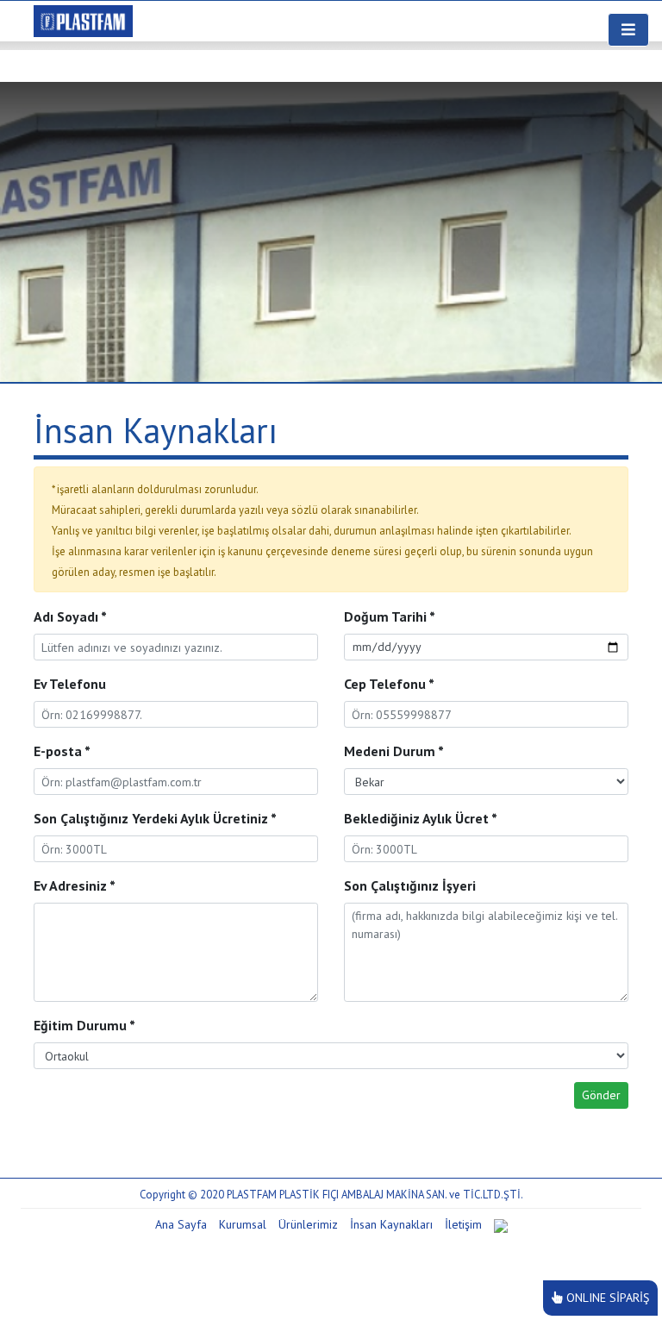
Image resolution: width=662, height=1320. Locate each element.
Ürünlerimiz (308, 1224)
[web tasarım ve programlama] (501, 1224)
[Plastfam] (83, 19)
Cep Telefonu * (389, 683)
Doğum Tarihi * (389, 616)
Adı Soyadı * (70, 616)
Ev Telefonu (70, 683)
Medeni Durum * (394, 751)
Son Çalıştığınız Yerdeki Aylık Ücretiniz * (155, 818)
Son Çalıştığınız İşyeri (410, 885)
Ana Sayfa (181, 1224)
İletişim (463, 1224)
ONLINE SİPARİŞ (607, 1297)
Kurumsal (242, 1224)
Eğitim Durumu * (84, 1025)
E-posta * (62, 751)
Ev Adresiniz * (75, 885)
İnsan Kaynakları (391, 1224)
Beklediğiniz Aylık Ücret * (420, 818)
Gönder (601, 1095)
